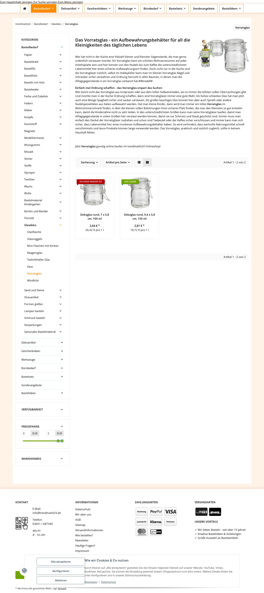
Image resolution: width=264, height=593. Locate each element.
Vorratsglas (34, 273)
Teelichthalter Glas (38, 259)
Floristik (29, 218)
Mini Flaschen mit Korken (43, 245)
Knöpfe (28, 117)
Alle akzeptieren (61, 561)
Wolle (27, 193)
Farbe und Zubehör (36, 96)
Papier (28, 54)
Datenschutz (108, 581)
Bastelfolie (30, 75)
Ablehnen (61, 580)
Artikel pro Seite (116, 162)
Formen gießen (33, 304)
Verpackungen (33, 325)
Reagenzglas (34, 253)
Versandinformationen (89, 530)
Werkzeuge (28, 359)
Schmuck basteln (34, 318)
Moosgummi (32, 145)
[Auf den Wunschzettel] (108, 180)
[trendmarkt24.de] (24, 8)
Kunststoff (30, 124)
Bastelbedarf (29, 47)
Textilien (29, 179)
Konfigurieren (60, 570)
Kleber (28, 110)
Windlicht (33, 280)
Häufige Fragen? (85, 545)
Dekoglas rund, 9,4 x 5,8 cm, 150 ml (139, 217)
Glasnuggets (34, 239)
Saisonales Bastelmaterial (40, 331)
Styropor (29, 172)
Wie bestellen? (84, 535)
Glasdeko (30, 225)
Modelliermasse (34, 138)
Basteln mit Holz (34, 82)
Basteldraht (31, 61)
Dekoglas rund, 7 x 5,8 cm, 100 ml (94, 217)
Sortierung (88, 162)
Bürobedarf (28, 368)
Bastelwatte (31, 89)
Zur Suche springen (45, 2)
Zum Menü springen (70, 2)
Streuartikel (31, 297)
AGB (78, 519)
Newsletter (82, 540)
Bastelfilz (29, 68)
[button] (139, 162)
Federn (28, 103)
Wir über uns (83, 514)
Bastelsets (27, 376)
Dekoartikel (28, 342)
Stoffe (27, 165)
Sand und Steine (34, 290)
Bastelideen (28, 393)
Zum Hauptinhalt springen (16, 2)
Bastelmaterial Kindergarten (33, 202)
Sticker (28, 158)
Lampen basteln (34, 311)
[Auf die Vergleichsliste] (143, 180)
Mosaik (28, 151)
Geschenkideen (30, 351)
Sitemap (80, 525)
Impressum (90, 581)
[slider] (58, 441)
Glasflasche (34, 232)
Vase (30, 266)
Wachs (28, 186)
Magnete (29, 131)
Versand (62, 588)
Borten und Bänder (36, 211)
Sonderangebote (31, 385)
